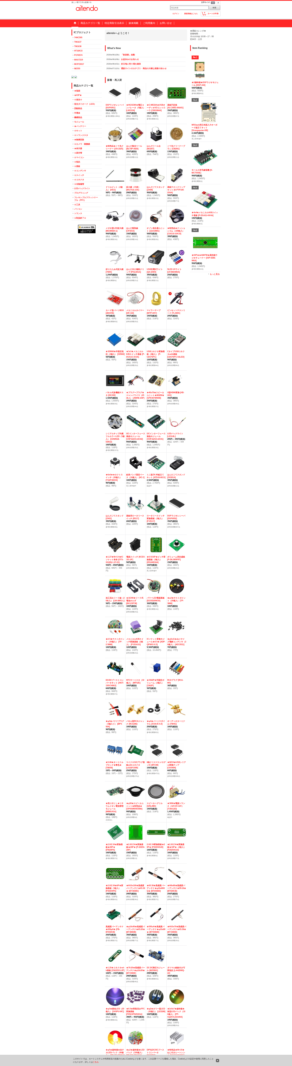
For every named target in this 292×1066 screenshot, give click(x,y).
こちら (96, 1062)
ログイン (175, 13)
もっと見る (215, 274)
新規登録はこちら (191, 13)
